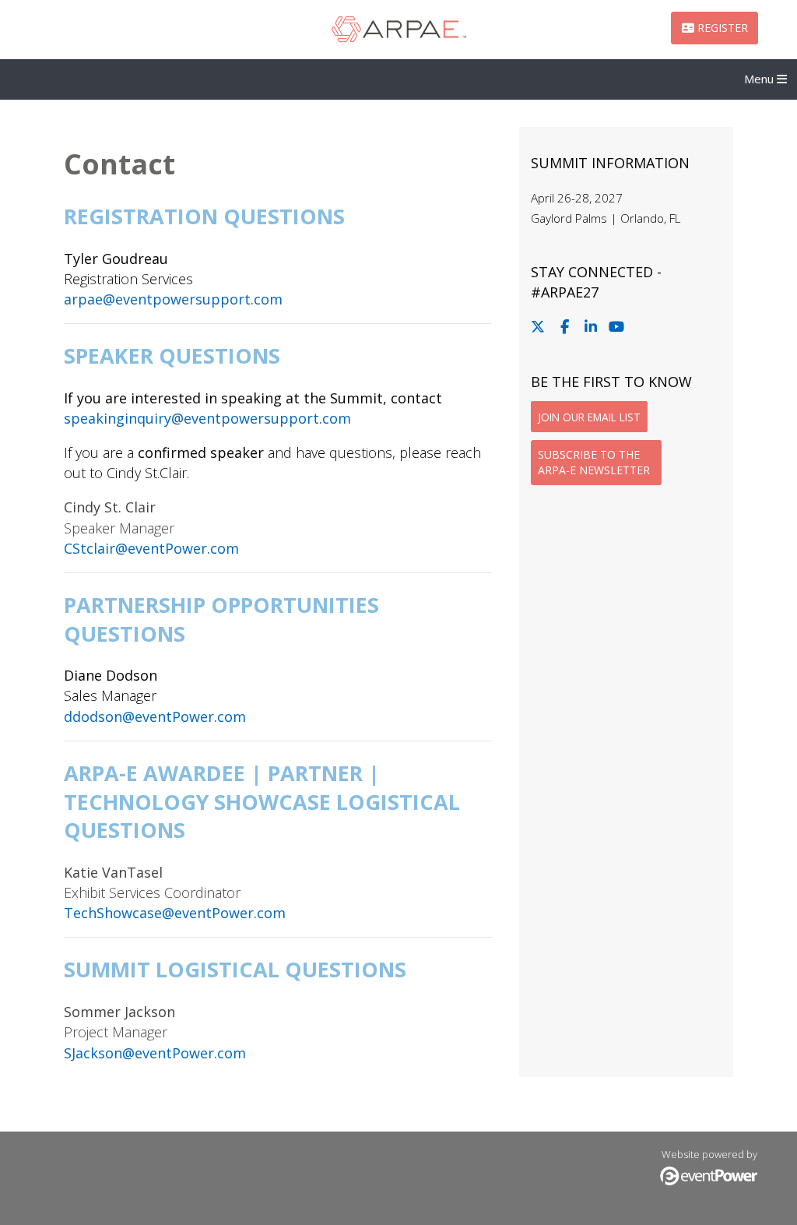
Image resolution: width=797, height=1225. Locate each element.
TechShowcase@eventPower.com (175, 912)
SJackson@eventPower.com (155, 1053)
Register (721, 27)
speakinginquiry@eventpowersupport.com (207, 418)
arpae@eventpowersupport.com (173, 299)
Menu (760, 78)
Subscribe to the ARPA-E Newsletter (594, 462)
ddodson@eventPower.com (155, 716)
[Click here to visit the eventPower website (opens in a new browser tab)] (708, 1181)
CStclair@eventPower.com (151, 548)
